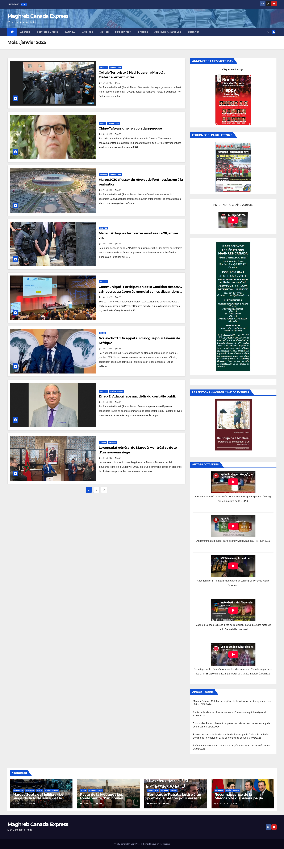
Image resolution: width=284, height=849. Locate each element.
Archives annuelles (167, 32)
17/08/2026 (88, 804)
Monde (104, 32)
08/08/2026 (223, 804)
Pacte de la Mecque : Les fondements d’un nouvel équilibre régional (229, 712)
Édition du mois (47, 32)
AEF (119, 83)
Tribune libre (115, 67)
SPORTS (143, 32)
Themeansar (164, 844)
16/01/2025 (107, 458)
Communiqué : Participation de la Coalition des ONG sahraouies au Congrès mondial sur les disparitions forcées (140, 291)
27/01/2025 (107, 190)
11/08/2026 (155, 804)
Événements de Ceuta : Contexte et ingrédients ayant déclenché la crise (231, 745)
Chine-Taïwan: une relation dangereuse (130, 128)
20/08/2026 (21, 804)
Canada (70, 32)
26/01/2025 (107, 244)
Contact (193, 32)
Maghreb (87, 32)
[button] (268, 32)
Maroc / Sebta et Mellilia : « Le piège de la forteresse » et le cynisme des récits (38, 798)
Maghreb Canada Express (37, 16)
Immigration (123, 32)
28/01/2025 (107, 134)
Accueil (25, 32)
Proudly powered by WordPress (127, 844)
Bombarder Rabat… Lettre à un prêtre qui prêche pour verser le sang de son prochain (175, 798)
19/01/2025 (107, 402)
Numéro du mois (116, 391)
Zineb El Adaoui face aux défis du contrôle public (137, 396)
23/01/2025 (107, 297)
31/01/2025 (107, 83)
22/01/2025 (107, 349)
